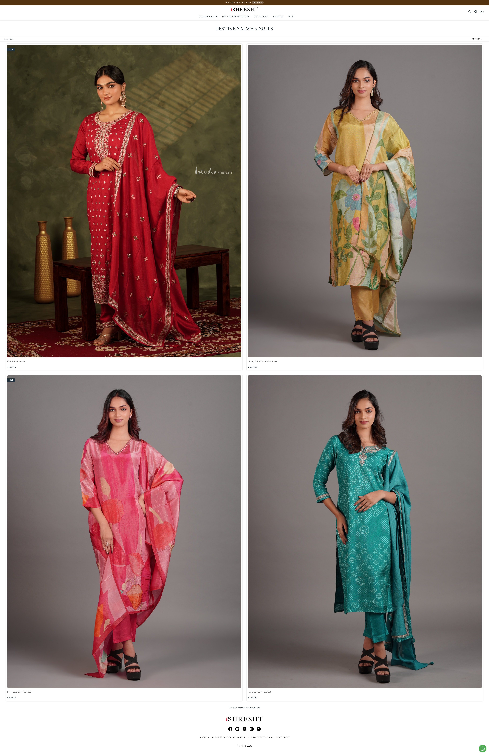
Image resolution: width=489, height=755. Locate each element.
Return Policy (282, 737)
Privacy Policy (240, 737)
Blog (291, 17)
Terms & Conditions (221, 737)
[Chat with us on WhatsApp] (482, 748)
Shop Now (257, 2)
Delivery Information (235, 17)
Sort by (475, 39)
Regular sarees (208, 17)
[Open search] (469, 12)
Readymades (261, 17)
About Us (278, 17)
